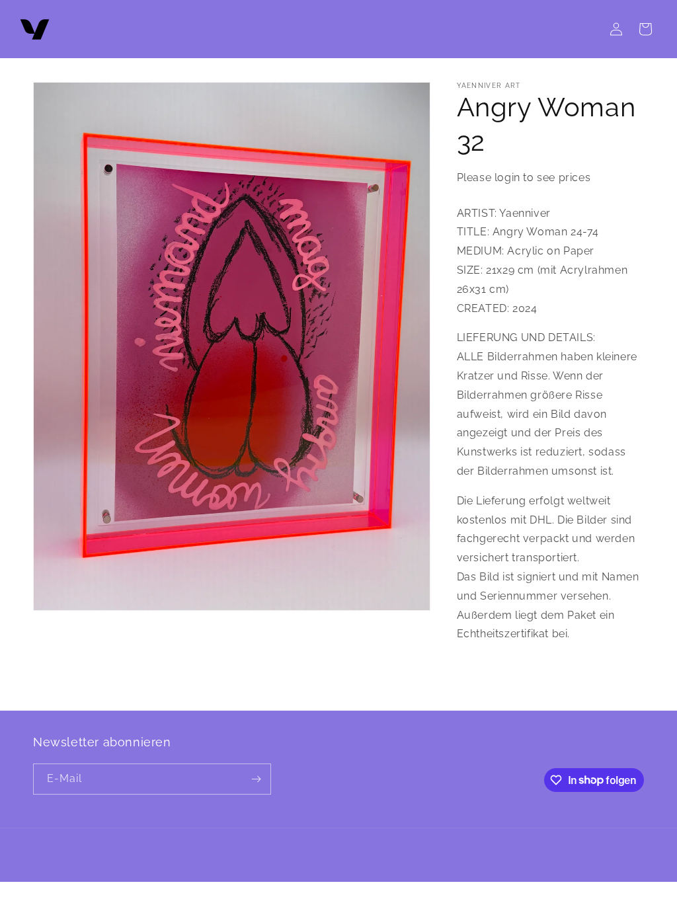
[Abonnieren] (255, 779)
